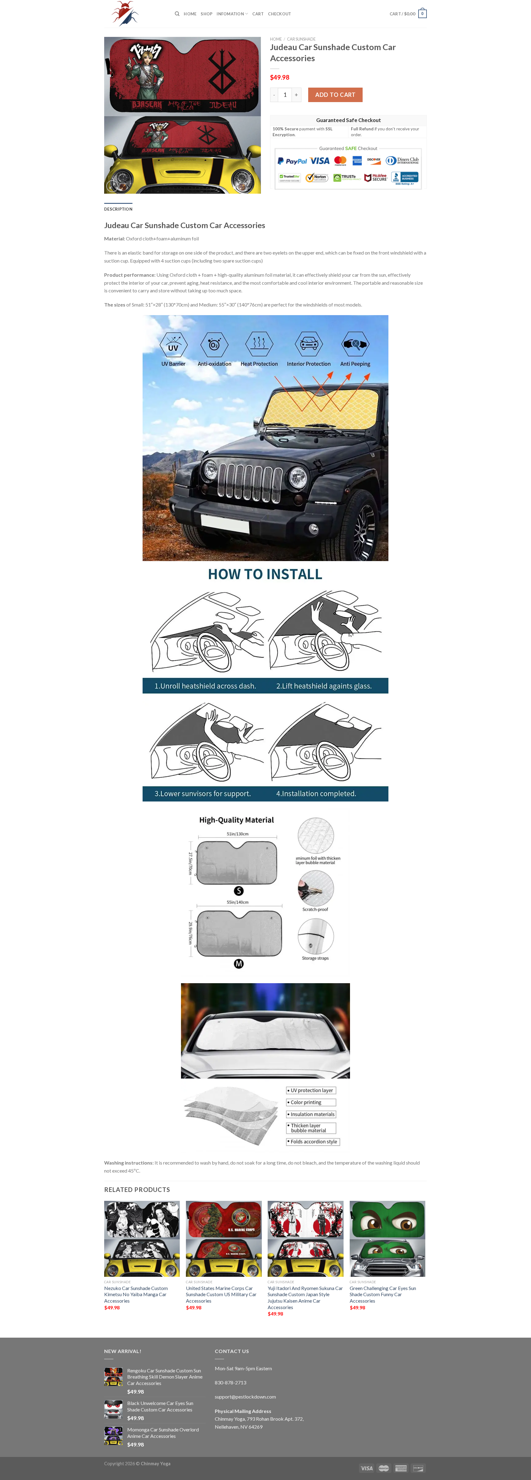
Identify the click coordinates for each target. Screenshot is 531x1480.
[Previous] (104, 1264)
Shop (206, 13)
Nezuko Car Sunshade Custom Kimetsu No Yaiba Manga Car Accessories (136, 1294)
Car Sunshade (301, 39)
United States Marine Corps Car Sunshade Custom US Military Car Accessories (221, 1294)
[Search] (177, 14)
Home (190, 13)
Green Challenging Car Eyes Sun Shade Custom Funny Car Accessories (383, 1294)
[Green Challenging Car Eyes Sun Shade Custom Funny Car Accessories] (388, 1239)
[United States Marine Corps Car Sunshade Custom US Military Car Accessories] (224, 1239)
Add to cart (335, 94)
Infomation (230, 13)
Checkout (279, 13)
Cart (258, 13)
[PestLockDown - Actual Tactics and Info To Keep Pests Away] (135, 14)
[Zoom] (112, 186)
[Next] (425, 1264)
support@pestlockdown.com (245, 1396)
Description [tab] (118, 209)
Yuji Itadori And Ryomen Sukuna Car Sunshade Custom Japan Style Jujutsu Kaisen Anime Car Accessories (305, 1297)
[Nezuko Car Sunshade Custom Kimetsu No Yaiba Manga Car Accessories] (142, 1239)
